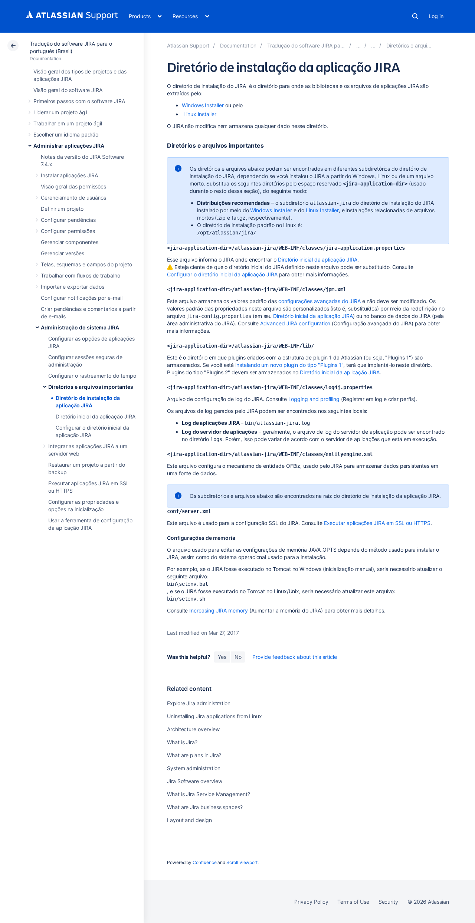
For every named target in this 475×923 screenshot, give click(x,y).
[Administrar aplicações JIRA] (358, 45)
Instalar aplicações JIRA (69, 175)
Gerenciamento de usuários (73, 197)
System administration (193, 768)
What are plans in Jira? (194, 755)
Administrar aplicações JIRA (68, 145)
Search (415, 16)
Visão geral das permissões (73, 186)
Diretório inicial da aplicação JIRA (95, 416)
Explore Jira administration (198, 703)
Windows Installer (203, 105)
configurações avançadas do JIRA (319, 301)
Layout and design (189, 820)
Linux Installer (199, 114)
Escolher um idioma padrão (65, 134)
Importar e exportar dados (72, 286)
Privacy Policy (311, 902)
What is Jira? (182, 742)
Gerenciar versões (62, 253)
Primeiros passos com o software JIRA (79, 101)
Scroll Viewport (242, 862)
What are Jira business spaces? (205, 807)
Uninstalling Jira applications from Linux (214, 716)
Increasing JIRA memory (218, 610)
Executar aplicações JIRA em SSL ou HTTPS (377, 523)
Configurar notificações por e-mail (81, 298)
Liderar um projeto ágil (60, 112)
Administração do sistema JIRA (80, 327)
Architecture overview (193, 729)
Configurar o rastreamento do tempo (92, 375)
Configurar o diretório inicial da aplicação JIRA (222, 274)
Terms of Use (353, 902)
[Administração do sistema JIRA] (373, 45)
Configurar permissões (68, 231)
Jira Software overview (194, 781)
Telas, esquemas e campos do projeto (86, 264)
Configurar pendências (68, 220)
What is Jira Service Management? (208, 794)
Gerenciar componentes (69, 242)
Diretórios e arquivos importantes (90, 387)
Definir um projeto (62, 209)
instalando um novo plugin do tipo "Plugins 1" (289, 365)
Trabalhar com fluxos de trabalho (80, 275)
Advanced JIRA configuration (295, 323)
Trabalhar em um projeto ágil (67, 123)
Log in (436, 16)
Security (388, 902)
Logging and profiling (314, 399)
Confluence (204, 862)
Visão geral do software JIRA (67, 90)
